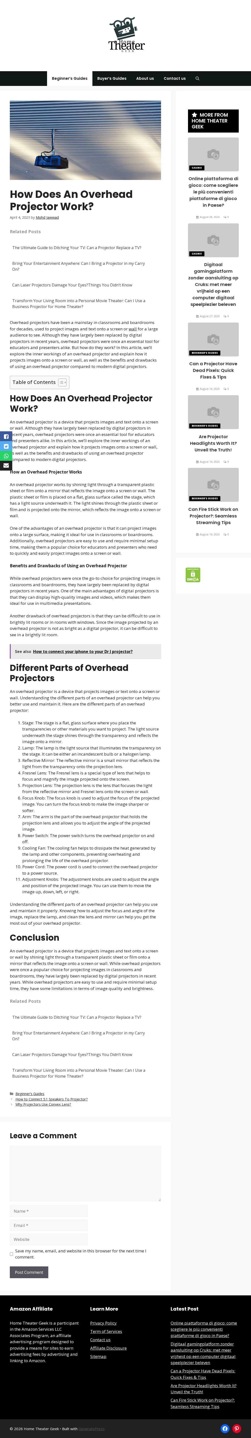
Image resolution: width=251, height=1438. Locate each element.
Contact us (175, 78)
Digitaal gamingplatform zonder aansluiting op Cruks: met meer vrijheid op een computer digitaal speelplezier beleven (213, 284)
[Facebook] (225, 1428)
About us (145, 78)
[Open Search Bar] (197, 78)
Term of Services (106, 1331)
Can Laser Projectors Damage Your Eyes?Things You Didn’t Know (72, 285)
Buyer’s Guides (111, 78)
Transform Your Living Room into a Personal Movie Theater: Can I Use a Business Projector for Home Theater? (78, 303)
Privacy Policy (103, 1323)
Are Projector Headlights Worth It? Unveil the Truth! (213, 443)
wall (133, 329)
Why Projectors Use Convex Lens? (43, 1104)
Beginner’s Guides (70, 78)
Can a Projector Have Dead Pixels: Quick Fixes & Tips (213, 370)
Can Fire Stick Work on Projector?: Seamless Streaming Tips (213, 516)
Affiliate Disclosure (108, 1348)
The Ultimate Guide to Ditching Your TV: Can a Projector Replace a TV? (76, 247)
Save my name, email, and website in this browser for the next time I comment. (80, 1254)
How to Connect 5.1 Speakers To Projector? (51, 1099)
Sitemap (98, 1356)
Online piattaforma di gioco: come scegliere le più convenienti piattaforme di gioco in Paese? (213, 192)
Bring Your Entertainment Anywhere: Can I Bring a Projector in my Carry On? (78, 266)
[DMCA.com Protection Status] (193, 580)
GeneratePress (91, 1428)
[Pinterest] (236, 1428)
